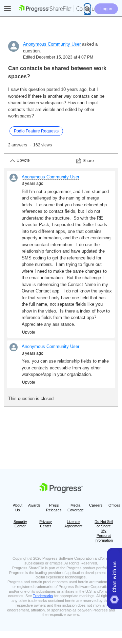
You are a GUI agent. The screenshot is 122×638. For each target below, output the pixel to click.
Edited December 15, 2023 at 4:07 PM (58, 57)
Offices (114, 505)
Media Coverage (75, 507)
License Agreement (73, 524)
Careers (96, 505)
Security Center (20, 524)
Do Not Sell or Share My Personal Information (104, 531)
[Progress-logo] (61, 489)
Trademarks (43, 596)
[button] (114, 578)
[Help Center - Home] (61, 8)
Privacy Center (45, 524)
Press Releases (54, 507)
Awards (34, 505)
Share (88, 160)
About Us (17, 507)
